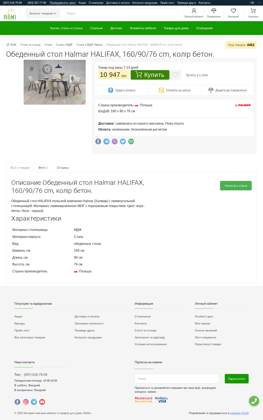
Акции (82, 2)
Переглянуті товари (208, 344)
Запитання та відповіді (150, 337)
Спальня (96, 28)
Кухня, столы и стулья (66, 28)
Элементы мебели (143, 28)
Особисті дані (204, 316)
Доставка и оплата (117, 2)
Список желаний (206, 330)
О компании (96, 2)
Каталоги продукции (144, 2)
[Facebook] (98, 142)
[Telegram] (106, 142)
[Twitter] (123, 142)
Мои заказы (202, 323)
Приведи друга (186, 2)
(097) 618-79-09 (35, 374)
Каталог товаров (40, 13)
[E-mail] (131, 142)
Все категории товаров (29, 337)
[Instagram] (26, 403)
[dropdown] (254, 401)
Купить (154, 74)
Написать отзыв (236, 185)
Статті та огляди (145, 330)
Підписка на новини (148, 362)
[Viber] (115, 142)
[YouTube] (42, 403)
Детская (116, 28)
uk (252, 2)
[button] (54, 82)
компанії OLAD (239, 413)
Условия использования (151, 344)
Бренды (19, 323)
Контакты (204, 2)
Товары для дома (176, 28)
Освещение (204, 28)
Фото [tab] (43, 167)
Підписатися (237, 378)
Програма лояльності (89, 323)
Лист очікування (205, 337)
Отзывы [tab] (63, 167)
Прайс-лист (167, 2)
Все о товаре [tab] (20, 167)
